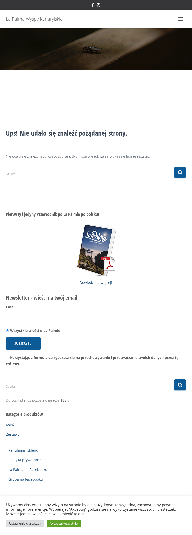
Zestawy (13, 434)
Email (11, 307)
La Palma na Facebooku (28, 469)
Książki (12, 424)
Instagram (98, 6)
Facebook (93, 6)
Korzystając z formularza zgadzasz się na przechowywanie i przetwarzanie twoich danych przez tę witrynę (92, 360)
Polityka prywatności (25, 459)
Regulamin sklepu (23, 450)
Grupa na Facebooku (25, 479)
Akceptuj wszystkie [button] (64, 523)
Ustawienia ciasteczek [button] (25, 523)
